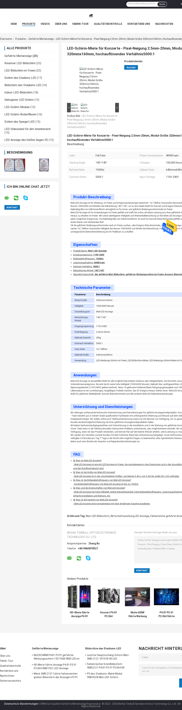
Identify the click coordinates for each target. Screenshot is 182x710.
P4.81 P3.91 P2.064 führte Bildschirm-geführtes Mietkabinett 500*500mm (167, 614)
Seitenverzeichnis (10, 680)
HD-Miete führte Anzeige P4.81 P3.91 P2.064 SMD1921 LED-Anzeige (79, 614)
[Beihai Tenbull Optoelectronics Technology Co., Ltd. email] (8, 198)
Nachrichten (164, 23)
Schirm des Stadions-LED (20, 78)
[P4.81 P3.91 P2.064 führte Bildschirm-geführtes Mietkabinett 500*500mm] (166, 596)
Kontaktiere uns (138, 23)
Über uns (61, 23)
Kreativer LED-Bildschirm (20, 63)
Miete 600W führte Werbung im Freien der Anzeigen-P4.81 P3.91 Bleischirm (137, 614)
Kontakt (131, 67)
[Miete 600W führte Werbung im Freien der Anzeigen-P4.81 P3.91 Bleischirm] (137, 596)
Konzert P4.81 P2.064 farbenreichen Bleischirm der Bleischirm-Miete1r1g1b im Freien (108, 614)
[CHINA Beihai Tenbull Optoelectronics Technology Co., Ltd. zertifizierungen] (14, 165)
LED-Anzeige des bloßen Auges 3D (26, 140)
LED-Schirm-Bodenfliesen (20, 114)
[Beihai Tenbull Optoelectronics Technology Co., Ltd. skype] (27, 198)
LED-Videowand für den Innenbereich (27, 129)
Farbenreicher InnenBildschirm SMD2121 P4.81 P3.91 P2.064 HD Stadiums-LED (106, 666)
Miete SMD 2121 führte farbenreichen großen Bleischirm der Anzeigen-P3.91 (56, 675)
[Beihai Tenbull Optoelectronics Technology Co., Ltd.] (91, 15)
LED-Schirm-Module (17, 107)
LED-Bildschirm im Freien (19, 70)
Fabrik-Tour (80, 23)
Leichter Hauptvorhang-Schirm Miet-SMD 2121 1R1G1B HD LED (108, 657)
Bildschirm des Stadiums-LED (22, 85)
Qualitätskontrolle (108, 23)
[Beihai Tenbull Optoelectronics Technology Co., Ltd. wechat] (18, 198)
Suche (162, 4)
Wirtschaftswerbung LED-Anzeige (129, 516)
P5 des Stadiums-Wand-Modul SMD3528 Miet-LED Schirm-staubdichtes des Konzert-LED (105, 676)
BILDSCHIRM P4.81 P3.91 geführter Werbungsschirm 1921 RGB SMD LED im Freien (56, 657)
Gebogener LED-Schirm (19, 99)
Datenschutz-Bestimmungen (21, 703)
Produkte (28, 23)
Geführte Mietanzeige (41, 38)
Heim (14, 23)
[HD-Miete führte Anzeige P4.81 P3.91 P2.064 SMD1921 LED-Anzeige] (79, 596)
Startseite (6, 38)
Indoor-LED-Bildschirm (18, 92)
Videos (45, 23)
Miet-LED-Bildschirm (97, 516)
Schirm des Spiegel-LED (19, 121)
